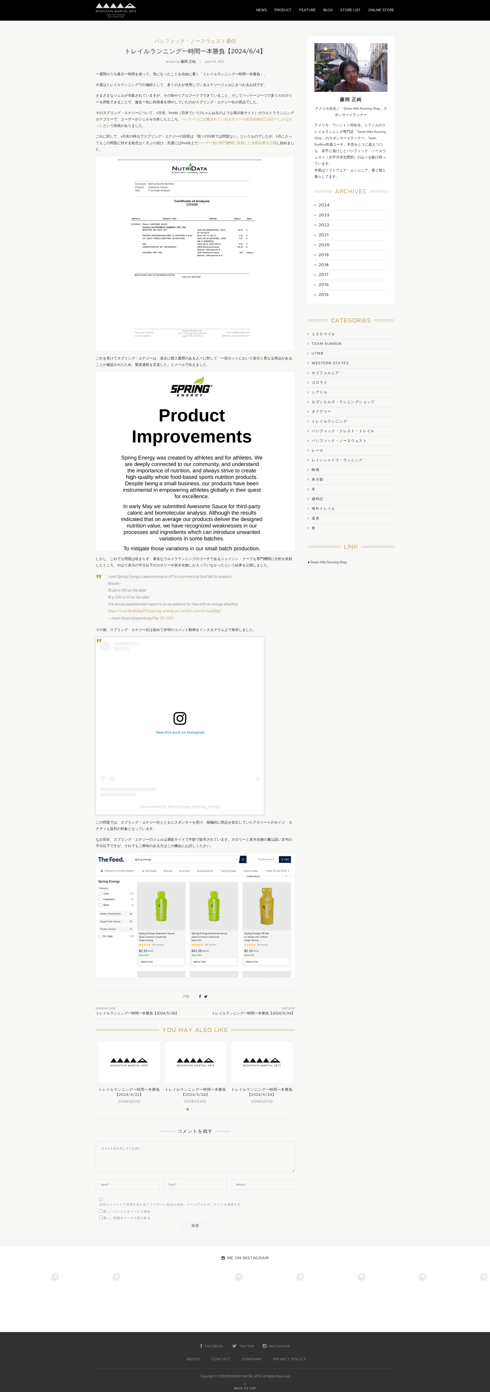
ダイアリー (321, 412)
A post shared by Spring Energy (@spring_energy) (180, 806)
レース (317, 450)
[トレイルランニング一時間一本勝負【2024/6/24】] (261, 1062)
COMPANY (252, 1359)
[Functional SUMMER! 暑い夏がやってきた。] (459, 1301)
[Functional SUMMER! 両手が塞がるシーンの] (275, 1301)
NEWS (261, 10)
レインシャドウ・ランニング (337, 460)
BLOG (328, 10)
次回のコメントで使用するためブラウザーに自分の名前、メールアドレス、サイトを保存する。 (171, 1204)
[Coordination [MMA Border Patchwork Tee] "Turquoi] (91, 1301)
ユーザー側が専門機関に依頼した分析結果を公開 (237, 143)
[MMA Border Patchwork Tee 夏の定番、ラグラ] (398, 1301)
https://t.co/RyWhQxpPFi (127, 610)
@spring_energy (161, 610)
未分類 (317, 479)
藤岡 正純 (188, 61)
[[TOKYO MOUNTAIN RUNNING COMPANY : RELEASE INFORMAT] (153, 1301)
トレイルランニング (329, 421)
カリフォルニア (325, 373)
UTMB (317, 353)
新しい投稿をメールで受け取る (127, 1218)
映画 (316, 470)
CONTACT (221, 1359)
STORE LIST (350, 10)
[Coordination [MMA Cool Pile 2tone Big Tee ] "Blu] (30, 1301)
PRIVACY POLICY (290, 1359)
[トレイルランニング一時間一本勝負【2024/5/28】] (195, 1062)
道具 (316, 518)
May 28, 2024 (163, 617)
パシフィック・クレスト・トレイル (343, 431)
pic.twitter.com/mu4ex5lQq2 (197, 610)
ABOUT (193, 1359)
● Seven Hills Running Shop (327, 562)
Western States (330, 363)
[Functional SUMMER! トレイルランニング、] (214, 1301)
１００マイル (323, 334)
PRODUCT (282, 10)
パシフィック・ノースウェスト (339, 441)
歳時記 (317, 499)
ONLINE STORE (381, 10)
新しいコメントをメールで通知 (127, 1211)
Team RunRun (326, 344)
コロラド (319, 382)
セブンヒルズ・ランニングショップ (343, 402)
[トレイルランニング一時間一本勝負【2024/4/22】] (129, 1062)
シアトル (319, 392)
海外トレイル (323, 509)
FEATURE (307, 10)
